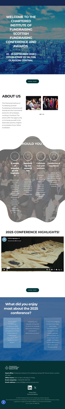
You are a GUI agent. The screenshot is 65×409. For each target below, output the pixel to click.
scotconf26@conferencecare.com (27, 382)
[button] (32, 3)
